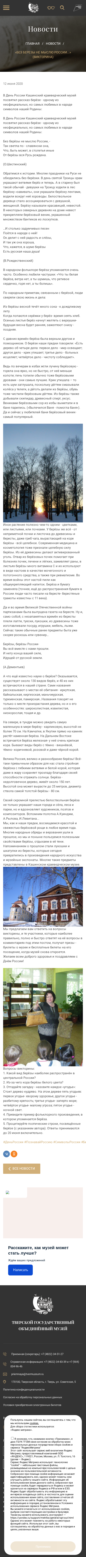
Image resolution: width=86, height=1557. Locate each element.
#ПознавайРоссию (38, 1142)
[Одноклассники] (14, 1154)
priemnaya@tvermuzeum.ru (27, 1374)
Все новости (24, 1168)
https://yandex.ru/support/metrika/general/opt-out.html (42, 1517)
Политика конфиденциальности (24, 1389)
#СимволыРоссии (66, 1142)
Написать (20, 1270)
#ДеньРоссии (13, 1142)
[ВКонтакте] (6, 1154)
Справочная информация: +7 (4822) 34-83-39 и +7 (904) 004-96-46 (44, 1364)
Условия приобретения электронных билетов (32, 1405)
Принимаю (43, 1546)
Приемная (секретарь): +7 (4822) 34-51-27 (37, 1354)
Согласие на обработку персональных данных (32, 1397)
